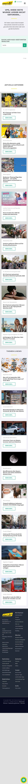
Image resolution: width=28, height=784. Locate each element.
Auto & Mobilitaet (6, 674)
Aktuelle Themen (19, 637)
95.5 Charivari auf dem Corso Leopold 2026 (12, 113)
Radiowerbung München (14, 703)
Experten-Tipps (18, 674)
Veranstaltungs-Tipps (20, 679)
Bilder (16, 663)
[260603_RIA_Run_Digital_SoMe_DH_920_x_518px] (14, 192)
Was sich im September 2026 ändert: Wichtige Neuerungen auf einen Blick (13, 379)
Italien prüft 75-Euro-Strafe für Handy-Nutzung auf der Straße (12, 534)
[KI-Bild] (14, 318)
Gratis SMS (17, 681)
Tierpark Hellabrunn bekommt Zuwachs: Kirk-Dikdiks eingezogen (13, 504)
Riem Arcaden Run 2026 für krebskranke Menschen (11, 213)
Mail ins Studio (5, 642)
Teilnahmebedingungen (7, 648)
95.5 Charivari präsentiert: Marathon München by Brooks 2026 (14, 275)
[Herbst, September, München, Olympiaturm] (14, 359)
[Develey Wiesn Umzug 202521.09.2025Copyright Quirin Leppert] (14, 225)
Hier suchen (18, 688)
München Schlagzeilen (20, 639)
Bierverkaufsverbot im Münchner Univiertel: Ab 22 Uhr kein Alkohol (13, 410)
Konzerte (4, 686)
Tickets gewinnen (6, 688)
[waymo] (14, 422)
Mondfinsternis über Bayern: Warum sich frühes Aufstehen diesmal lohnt (12, 472)
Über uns (17, 624)
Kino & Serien (18, 672)
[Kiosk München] (14, 391)
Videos (16, 665)
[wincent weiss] (14, 286)
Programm (17, 619)
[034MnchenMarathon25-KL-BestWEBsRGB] (14, 255)
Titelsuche (4, 681)
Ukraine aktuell (5, 663)
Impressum (4, 644)
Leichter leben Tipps (19, 677)
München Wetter (19, 644)
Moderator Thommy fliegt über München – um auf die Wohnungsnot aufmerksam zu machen (12, 179)
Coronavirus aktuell (6, 661)
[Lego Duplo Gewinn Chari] (14, 125)
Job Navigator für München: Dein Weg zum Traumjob (13, 338)
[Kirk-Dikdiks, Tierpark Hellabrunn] (14, 485)
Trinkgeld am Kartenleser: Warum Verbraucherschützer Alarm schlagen (13, 566)
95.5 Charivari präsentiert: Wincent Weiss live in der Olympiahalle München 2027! (13, 306)
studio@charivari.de (6, 630)
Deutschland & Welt (6, 672)
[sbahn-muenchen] (14, 578)
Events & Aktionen (19, 621)
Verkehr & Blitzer (6, 668)
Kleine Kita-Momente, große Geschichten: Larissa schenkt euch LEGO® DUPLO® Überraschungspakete (13, 146)
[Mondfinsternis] (14, 452)
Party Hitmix (5, 683)
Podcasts (17, 661)
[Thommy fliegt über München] (14, 158)
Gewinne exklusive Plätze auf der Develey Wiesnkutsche (13, 244)
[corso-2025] (14, 94)
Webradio (22, 703)
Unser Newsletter (19, 626)
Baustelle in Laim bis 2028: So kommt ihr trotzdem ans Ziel (12, 597)
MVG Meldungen (6, 670)
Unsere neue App (19, 628)
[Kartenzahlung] (14, 546)
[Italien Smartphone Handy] (14, 515)
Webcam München (19, 646)
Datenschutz (5, 646)
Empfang (17, 630)
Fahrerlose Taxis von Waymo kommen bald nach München (12, 441)
